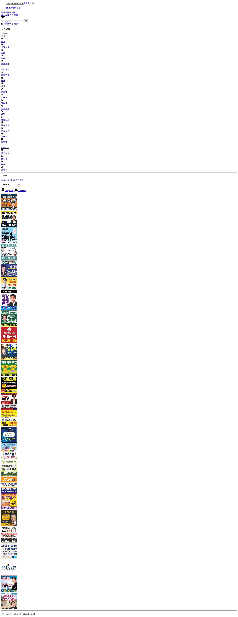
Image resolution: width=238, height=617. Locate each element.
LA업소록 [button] (5, 180)
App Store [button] (22, 191)
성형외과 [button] (5, 64)
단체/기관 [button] (5, 170)
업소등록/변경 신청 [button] (9, 15)
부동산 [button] (4, 97)
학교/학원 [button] (5, 125)
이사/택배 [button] (5, 136)
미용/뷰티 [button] (5, 69)
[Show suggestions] (3, 36)
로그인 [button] (9, 8)
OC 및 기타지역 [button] (16, 180)
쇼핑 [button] (3, 53)
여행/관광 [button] (5, 75)
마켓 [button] (3, 114)
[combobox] (12, 33)
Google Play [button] (10, 191)
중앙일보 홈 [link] (29, 3)
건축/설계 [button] (5, 153)
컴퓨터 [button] (4, 159)
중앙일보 (8, 12)
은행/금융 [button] (5, 109)
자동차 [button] (4, 103)
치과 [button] (3, 58)
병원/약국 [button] (5, 47)
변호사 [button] (4, 92)
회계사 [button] (4, 142)
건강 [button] (3, 86)
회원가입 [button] (16, 8)
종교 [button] (3, 164)
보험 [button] (3, 81)
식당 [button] (3, 42)
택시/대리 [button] (5, 120)
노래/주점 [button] (5, 148)
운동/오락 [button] (5, 131)
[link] (119, 202)
